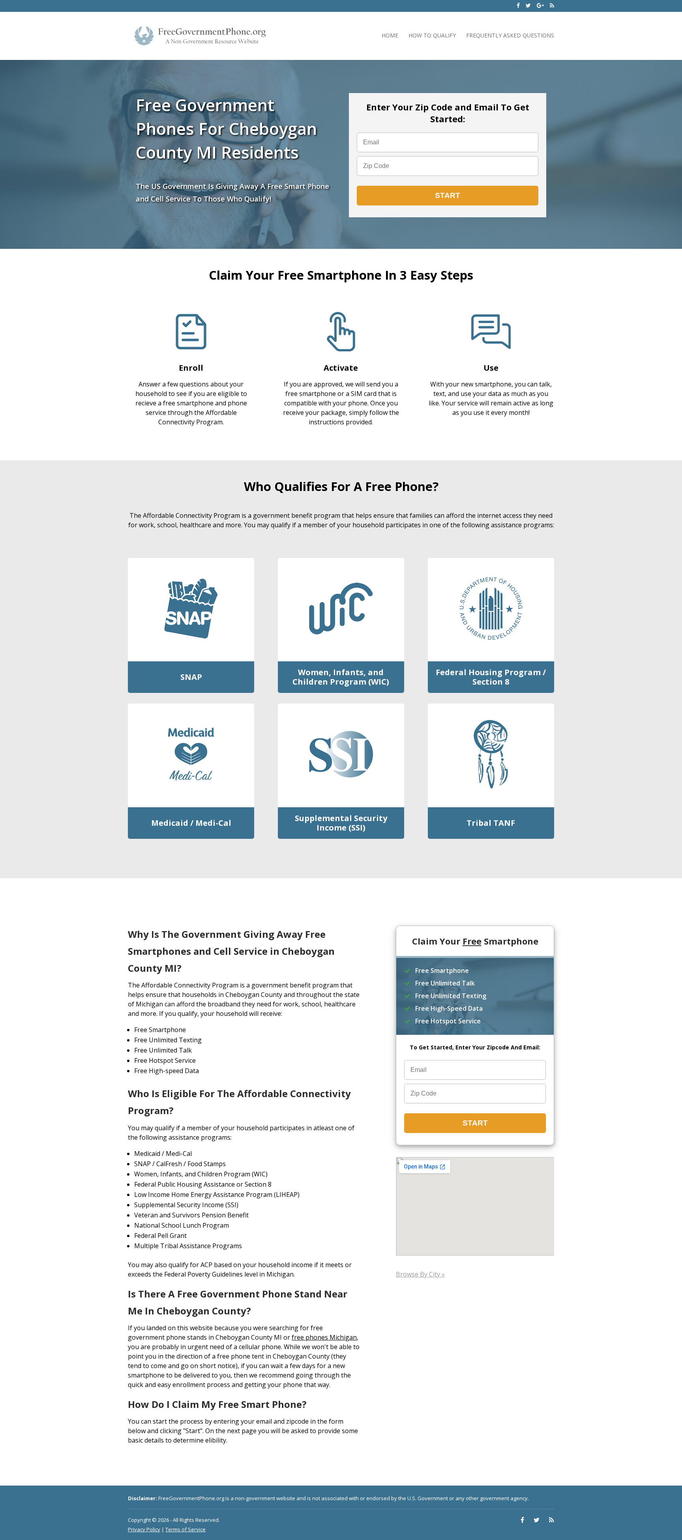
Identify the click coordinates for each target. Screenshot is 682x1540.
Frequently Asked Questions (510, 35)
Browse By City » (420, 1274)
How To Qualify (432, 35)
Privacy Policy (144, 1529)
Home (390, 35)
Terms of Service (185, 1529)
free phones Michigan (324, 1337)
